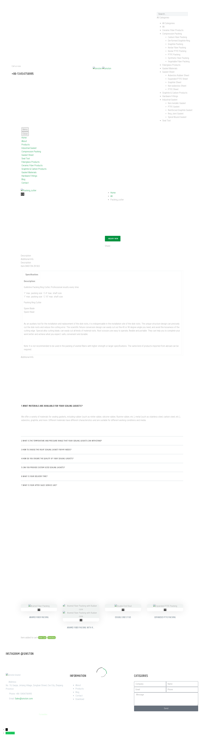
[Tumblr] (119, 249)
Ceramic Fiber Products (32, 165)
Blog (23, 179)
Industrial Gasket (29, 148)
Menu (25, 129)
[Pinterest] (188, 4)
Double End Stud (123, 617)
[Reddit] (127, 249)
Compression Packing (31, 151)
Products (26, 144)
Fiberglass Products (31, 162)
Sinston (25, 714)
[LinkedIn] (123, 249)
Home (24, 137)
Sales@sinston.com (24, 698)
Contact (25, 183)
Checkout (51, 637)
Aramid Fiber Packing (39, 617)
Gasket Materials (29, 172)
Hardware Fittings (29, 176)
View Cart (42, 637)
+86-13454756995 (24, 693)
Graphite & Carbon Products (34, 169)
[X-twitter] (158, 4)
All (111, 196)
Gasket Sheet (28, 155)
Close (25, 133)
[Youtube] (166, 4)
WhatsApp (10, 733)
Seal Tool (26, 158)
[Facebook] (151, 4)
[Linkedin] (181, 4)
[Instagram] (173, 4)
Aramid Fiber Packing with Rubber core (85, 627)
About (24, 141)
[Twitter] (111, 249)
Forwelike (43, 714)
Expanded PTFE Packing (165, 617)
